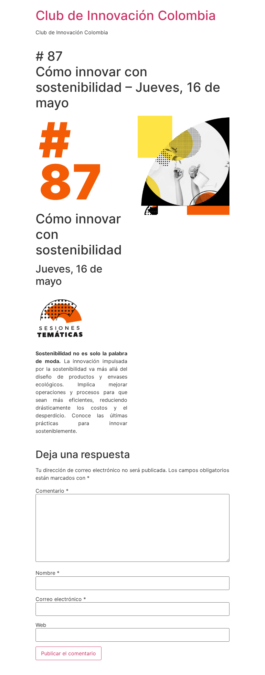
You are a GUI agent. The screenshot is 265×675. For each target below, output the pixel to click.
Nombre (47, 572)
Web (41, 624)
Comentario (52, 490)
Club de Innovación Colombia (126, 15)
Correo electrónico (61, 599)
